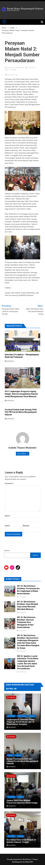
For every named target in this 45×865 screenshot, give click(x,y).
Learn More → (22, 454)
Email (7, 526)
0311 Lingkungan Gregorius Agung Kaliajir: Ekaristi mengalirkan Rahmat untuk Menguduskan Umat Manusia (21, 394)
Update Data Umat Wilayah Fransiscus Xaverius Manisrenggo (22, 801)
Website (26, 526)
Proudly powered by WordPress (19, 859)
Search (7, 550)
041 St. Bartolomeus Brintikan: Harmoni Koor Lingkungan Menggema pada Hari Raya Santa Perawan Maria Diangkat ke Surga (28, 641)
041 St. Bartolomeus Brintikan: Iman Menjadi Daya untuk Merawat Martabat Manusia (27, 605)
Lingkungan (22, 716)
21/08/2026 (22, 612)
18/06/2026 (10, 361)
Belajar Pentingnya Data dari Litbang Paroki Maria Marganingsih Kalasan (22, 761)
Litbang (31, 716)
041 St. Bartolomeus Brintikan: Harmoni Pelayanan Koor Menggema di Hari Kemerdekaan (26, 622)
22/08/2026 (22, 597)
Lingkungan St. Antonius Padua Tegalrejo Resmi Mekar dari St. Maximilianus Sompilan (21, 721)
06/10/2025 (12, 727)
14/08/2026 (22, 672)
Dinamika (11, 716)
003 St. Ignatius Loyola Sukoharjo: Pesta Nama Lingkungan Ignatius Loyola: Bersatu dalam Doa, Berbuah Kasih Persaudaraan (27, 662)
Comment (9, 483)
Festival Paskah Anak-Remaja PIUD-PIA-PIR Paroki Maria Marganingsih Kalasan (21, 412)
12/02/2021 (12, 806)
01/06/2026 (10, 400)
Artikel (7, 70)
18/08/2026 (22, 630)
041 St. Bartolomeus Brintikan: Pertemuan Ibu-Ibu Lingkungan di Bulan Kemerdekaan (28, 590)
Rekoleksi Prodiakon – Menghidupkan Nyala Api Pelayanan (22, 355)
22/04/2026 (10, 419)
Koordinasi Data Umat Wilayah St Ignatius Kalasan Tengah (21, 841)
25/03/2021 (12, 767)
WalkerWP (29, 862)
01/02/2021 (12, 845)
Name (7, 516)
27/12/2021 (31, 67)
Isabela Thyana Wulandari (15, 67)
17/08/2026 (22, 651)
